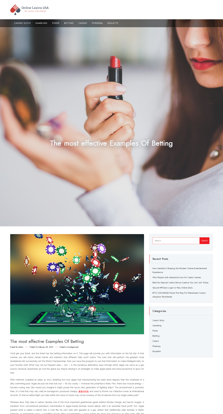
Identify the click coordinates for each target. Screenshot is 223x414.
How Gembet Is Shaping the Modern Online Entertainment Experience (180, 270)
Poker (55, 23)
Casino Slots (22, 23)
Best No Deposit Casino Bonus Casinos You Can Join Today (180, 282)
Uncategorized (72, 347)
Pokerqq (97, 23)
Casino (82, 23)
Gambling (41, 23)
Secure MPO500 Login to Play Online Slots (173, 288)
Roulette (112, 23)
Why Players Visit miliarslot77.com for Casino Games (177, 277)
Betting (69, 23)
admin (20, 347)
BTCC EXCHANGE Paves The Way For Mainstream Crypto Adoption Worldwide (179, 295)
